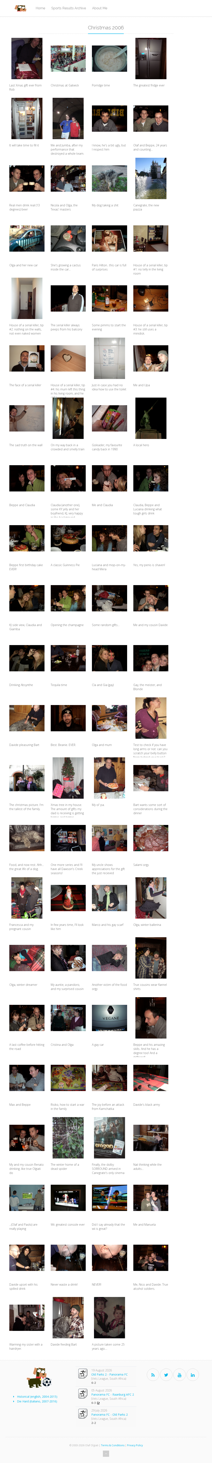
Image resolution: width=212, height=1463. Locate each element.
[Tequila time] (68, 658)
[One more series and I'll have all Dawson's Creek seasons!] (68, 838)
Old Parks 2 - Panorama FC (109, 1374)
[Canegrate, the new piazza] (151, 178)
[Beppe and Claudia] (27, 478)
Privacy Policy (135, 1445)
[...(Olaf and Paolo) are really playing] (27, 1197)
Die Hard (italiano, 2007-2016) (37, 1401)
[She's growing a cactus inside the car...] (68, 238)
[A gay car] (109, 1018)
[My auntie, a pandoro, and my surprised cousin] (68, 958)
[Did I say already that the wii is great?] (109, 1197)
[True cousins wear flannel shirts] (151, 958)
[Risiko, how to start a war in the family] (68, 1077)
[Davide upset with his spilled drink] (27, 1257)
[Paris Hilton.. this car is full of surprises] (109, 238)
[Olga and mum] (109, 718)
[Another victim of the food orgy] (109, 958)
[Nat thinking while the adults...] (151, 1137)
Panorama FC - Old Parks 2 (109, 1414)
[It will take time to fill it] (27, 118)
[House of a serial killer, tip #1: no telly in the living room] (151, 238)
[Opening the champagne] (68, 598)
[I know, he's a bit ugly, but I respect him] (109, 118)
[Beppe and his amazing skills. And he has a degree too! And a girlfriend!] (151, 1018)
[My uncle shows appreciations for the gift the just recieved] (109, 838)
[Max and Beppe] (27, 1077)
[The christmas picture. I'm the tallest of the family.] (27, 778)
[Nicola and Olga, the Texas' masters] (68, 178)
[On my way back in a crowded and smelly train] (68, 418)
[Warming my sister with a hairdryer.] (27, 1317)
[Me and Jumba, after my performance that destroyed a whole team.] (68, 118)
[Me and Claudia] (109, 478)
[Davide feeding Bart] (68, 1317)
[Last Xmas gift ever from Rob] (27, 58)
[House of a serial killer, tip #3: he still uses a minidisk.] (151, 298)
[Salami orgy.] (151, 838)
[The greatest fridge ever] (151, 58)
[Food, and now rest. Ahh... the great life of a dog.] (27, 838)
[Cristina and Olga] (68, 1018)
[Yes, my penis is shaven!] (151, 538)
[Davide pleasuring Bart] (27, 718)
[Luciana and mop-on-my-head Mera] (109, 538)
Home (40, 8)
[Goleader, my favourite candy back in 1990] (109, 418)
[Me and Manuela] (151, 1197)
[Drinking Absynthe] (27, 658)
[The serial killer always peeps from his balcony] (68, 298)
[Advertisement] (192, 100)
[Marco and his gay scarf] (109, 898)
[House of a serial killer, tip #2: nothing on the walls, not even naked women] (27, 298)
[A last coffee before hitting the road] (27, 1018)
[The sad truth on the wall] (27, 418)
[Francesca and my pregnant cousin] (27, 898)
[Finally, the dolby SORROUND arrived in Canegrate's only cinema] (109, 1137)
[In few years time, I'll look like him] (68, 898)
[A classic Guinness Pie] (68, 538)
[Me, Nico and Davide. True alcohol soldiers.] (151, 1257)
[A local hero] (151, 418)
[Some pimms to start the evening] (109, 298)
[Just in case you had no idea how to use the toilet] (109, 358)
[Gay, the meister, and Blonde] (151, 658)
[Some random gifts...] (109, 598)
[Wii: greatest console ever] (68, 1197)
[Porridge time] (109, 58)
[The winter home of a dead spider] (68, 1137)
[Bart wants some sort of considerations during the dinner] (151, 778)
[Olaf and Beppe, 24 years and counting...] (151, 118)
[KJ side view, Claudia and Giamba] (27, 598)
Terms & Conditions (112, 1445)
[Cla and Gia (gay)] (109, 658)
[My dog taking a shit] (109, 178)
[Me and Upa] (151, 358)
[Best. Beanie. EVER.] (68, 718)
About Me (99, 8)
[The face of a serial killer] (27, 358)
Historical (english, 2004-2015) (37, 1396)
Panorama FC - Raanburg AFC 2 (112, 1394)
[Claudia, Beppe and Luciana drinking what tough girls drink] (151, 478)
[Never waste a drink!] (68, 1257)
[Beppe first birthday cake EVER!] (27, 538)
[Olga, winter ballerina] (151, 898)
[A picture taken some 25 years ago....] (109, 1317)
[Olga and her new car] (27, 238)
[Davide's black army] (151, 1077)
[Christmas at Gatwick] (68, 58)
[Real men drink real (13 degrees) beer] (27, 178)
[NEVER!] (109, 1257)
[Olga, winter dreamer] (27, 958)
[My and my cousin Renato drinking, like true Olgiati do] (27, 1137)
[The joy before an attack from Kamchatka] (109, 1077)
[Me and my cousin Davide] (151, 598)
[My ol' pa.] (109, 778)
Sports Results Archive (68, 8)
